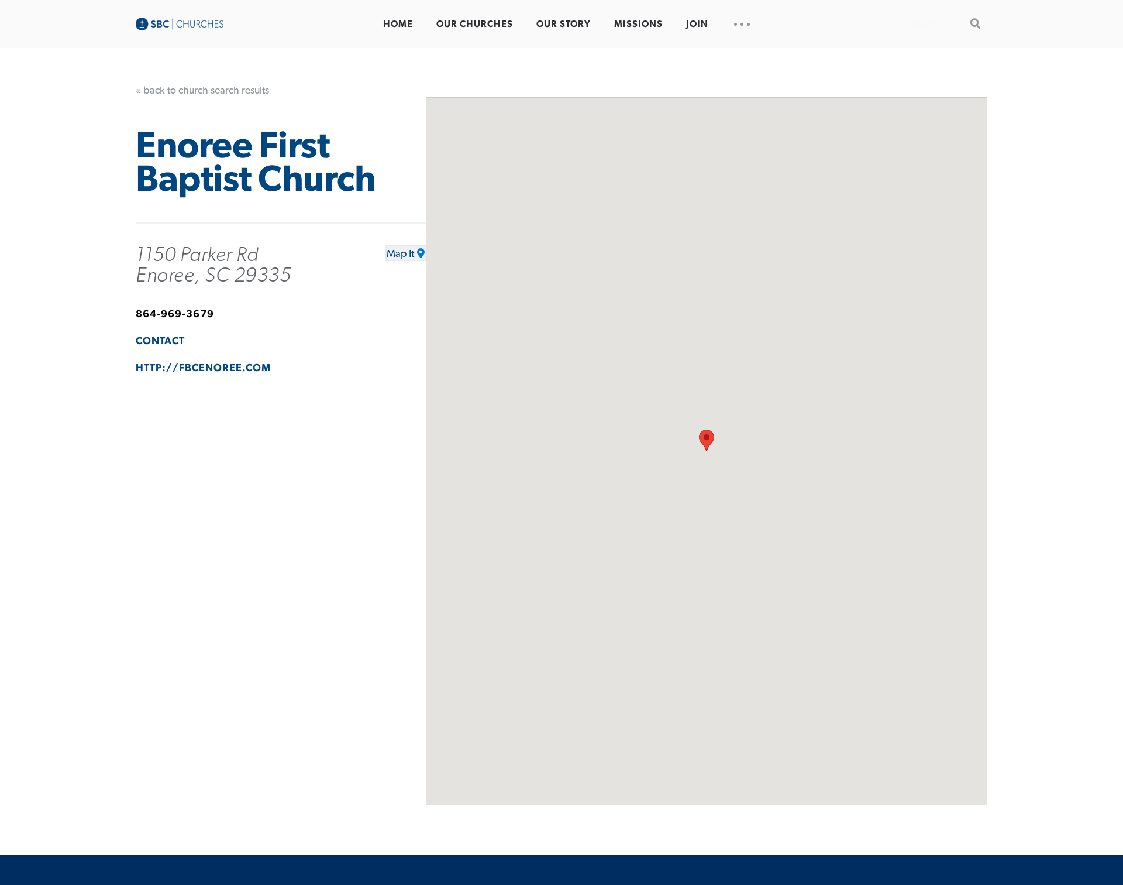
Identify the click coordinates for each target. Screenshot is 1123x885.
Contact (160, 341)
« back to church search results (202, 90)
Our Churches (474, 24)
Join (697, 24)
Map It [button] (400, 254)
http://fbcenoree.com (203, 368)
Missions (638, 24)
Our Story (563, 24)
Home (398, 24)
